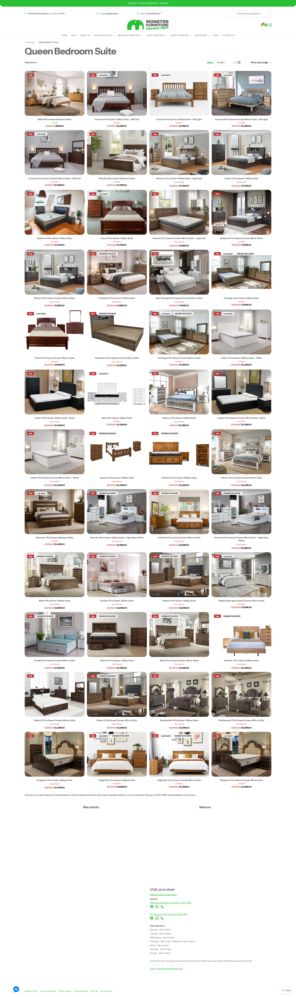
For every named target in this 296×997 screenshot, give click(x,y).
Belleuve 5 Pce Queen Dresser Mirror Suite (241, 238)
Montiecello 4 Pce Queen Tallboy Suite (179, 720)
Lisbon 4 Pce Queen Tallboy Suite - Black (54, 418)
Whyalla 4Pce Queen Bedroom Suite (117, 178)
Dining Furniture (179, 35)
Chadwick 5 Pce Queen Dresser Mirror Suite (117, 358)
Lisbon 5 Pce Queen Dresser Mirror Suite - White (54, 477)
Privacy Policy (65, 991)
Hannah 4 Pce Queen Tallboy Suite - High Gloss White (117, 537)
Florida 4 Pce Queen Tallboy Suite (117, 600)
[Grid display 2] (239, 62)
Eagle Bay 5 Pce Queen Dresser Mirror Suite (179, 780)
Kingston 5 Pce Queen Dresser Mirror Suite (241, 780)
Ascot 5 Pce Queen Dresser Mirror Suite (54, 358)
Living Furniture (155, 35)
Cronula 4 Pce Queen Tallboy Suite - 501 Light (179, 119)
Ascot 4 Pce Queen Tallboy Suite (117, 238)
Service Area (106, 991)
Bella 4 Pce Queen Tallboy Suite (54, 600)
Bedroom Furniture (129, 35)
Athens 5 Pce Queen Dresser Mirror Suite (241, 477)
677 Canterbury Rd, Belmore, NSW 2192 (168, 914)
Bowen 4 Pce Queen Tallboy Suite (179, 600)
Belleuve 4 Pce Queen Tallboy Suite (54, 238)
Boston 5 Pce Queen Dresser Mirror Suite (54, 298)
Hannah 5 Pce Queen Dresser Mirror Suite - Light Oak (179, 238)
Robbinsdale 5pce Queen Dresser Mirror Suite (241, 600)
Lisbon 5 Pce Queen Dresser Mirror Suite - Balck (241, 418)
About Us (85, 35)
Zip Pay (94, 991)
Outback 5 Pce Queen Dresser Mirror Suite (179, 537)
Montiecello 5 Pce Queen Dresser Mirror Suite (241, 720)
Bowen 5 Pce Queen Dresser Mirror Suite (117, 720)
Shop (74, 35)
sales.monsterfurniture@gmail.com (166, 968)
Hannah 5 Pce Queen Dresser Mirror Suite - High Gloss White (241, 539)
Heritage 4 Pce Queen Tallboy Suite (241, 298)
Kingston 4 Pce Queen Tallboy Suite (54, 780)
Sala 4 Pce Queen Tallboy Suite (117, 418)
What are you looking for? (248, 13)
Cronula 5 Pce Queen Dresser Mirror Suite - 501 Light (241, 119)
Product (221, 62)
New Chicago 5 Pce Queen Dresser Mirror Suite (179, 298)
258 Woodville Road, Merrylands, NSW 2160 (170, 902)
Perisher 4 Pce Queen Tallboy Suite (241, 660)
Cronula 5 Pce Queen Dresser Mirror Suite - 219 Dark (54, 178)
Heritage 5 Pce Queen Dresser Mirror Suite (179, 358)
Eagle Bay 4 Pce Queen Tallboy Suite (117, 780)
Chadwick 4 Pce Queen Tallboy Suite (117, 298)
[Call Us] (162, 906)
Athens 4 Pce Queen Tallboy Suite (179, 418)
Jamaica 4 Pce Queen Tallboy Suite (117, 477)
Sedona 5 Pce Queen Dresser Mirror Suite (54, 720)
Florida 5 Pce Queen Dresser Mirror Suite (54, 660)
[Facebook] (266, 25)
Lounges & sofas (103, 35)
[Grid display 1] (235, 62)
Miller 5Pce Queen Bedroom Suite (54, 119)
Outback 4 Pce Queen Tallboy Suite (179, 477)
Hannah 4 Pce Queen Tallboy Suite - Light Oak (179, 178)
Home (64, 35)
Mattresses (201, 35)
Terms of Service (48, 991)
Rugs (216, 35)
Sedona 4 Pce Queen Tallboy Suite (117, 660)
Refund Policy (31, 991)
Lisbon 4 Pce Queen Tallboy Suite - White (241, 358)
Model (210, 62)
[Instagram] (270, 25)
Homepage (30, 42)
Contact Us (228, 35)
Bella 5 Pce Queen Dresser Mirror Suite (179, 660)
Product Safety (81, 991)
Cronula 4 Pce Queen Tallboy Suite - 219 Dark (116, 119)
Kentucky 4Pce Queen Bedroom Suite (54, 537)
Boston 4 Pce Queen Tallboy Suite (241, 178)
